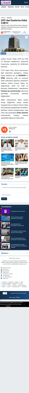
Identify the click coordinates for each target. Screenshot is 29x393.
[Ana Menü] (27, 2)
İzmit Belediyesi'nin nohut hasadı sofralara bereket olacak (21, 163)
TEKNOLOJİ (11, 7)
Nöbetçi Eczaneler (7, 267)
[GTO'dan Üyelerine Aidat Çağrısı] (14, 43)
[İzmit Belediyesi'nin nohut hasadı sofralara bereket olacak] (21, 157)
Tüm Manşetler (6, 275)
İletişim (3, 286)
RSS (5, 293)
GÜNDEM (3, 7)
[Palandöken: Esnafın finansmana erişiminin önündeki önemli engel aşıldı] (7, 143)
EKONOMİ (9, 17)
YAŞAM (9, 285)
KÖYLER (17, 7)
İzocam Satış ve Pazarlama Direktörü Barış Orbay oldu (21, 149)
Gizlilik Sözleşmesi (22, 285)
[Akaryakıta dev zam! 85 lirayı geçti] (21, 171)
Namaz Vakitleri (6, 270)
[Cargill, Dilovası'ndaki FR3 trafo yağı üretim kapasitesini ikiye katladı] (7, 171)
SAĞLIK (3, 285)
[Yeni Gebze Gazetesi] (6, 2)
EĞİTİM (14, 285)
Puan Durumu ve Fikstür (8, 273)
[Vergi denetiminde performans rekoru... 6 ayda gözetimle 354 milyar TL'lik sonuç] (7, 157)
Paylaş (4, 53)
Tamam (8, 306)
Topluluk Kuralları (15, 286)
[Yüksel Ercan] (4, 129)
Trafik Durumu (6, 272)
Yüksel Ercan (12, 128)
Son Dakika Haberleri (7, 276)
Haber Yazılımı (12, 297)
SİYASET (21, 283)
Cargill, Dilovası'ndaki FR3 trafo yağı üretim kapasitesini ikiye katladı (7, 177)
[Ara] (25, 2)
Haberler (3, 17)
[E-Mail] (10, 132)
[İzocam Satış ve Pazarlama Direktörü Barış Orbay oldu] (21, 143)
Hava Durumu (6, 269)
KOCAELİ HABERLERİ (6, 283)
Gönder (4, 198)
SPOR (22, 7)
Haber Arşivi (5, 278)
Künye (8, 286)
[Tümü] (27, 253)
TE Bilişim (18, 297)
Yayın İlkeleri (24, 286)
